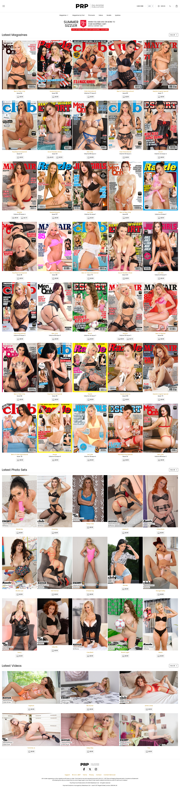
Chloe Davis (160, 529)
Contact (99, 775)
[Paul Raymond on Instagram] (96, 769)
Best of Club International (125, 91)
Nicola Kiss (19, 529)
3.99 (21, 97)
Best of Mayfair (55, 273)
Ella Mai (125, 585)
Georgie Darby (160, 591)
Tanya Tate (90, 524)
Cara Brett (90, 652)
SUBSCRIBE (140, 6)
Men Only (90, 152)
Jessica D (125, 529)
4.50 (51, 157)
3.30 (91, 218)
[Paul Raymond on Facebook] (84, 769)
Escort (161, 152)
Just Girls (90, 212)
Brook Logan (125, 652)
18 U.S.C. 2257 (76, 775)
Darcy (19, 652)
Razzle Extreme (55, 91)
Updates (117, 15)
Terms (85, 775)
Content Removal (109, 775)
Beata (160, 652)
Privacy (91, 775)
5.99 (16, 218)
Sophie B (31, 706)
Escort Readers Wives (55, 152)
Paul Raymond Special (19, 152)
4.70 (25, 218)
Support (67, 775)
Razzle (161, 212)
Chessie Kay (90, 591)
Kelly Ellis (54, 647)
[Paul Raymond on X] (90, 769)
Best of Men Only (19, 91)
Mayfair (19, 212)
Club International (90, 91)
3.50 (21, 157)
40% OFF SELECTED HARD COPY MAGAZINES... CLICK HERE (90, 29)
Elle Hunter (90, 706)
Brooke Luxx (19, 591)
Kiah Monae (55, 591)
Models (109, 15)
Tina (148, 748)
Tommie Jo (31, 748)
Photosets (91, 15)
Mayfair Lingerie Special (160, 91)
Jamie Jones (149, 706)
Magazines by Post (78, 15)
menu (3, 6)
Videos (101, 15)
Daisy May (90, 748)
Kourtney (55, 529)
